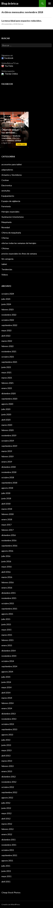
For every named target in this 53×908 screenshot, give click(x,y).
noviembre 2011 (8, 845)
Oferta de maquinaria (11, 232)
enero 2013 (6, 771)
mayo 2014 (6, 687)
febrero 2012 (7, 829)
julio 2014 (5, 677)
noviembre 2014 (8, 656)
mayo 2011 (6, 876)
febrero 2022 (7, 346)
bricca (21, 24)
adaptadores (7, 169)
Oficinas (5, 248)
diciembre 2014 (8, 650)
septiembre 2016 (9, 545)
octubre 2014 (7, 661)
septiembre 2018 (9, 482)
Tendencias (6, 269)
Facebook (8, 58)
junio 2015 (6, 624)
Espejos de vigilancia (10, 201)
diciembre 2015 (8, 593)
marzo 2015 (6, 635)
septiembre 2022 (9, 325)
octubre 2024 (7, 293)
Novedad (5, 227)
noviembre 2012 (8, 782)
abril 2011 (5, 881)
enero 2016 (6, 587)
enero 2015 (6, 645)
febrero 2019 (7, 456)
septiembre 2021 (9, 362)
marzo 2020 (6, 425)
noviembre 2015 (8, 598)
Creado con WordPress (10, 904)
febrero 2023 (7, 309)
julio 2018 (5, 493)
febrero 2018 (7, 514)
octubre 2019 (7, 440)
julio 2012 (5, 803)
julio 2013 (5, 740)
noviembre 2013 (8, 719)
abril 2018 (5, 503)
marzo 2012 (6, 824)
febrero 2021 (7, 383)
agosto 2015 (7, 614)
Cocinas (5, 180)
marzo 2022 (6, 341)
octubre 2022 (7, 320)
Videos (4, 274)
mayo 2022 (6, 330)
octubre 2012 (7, 787)
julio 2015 (5, 619)
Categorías (8, 156)
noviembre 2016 (8, 540)
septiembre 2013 (9, 729)
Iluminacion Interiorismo (12, 217)
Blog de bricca (9, 3)
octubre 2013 (7, 724)
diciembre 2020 (8, 393)
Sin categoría (7, 259)
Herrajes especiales (10, 211)
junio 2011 (6, 871)
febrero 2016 (7, 582)
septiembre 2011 (9, 855)
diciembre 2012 (8, 776)
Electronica (6, 185)
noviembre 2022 (8, 314)
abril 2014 (5, 692)
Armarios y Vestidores (11, 175)
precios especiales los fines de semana (19, 253)
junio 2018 (6, 498)
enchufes (5, 190)
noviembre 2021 (8, 351)
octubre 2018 (7, 477)
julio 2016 (5, 556)
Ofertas (5, 238)
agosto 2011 (7, 860)
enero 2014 (6, 708)
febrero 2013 (7, 766)
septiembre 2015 (9, 608)
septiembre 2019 (9, 446)
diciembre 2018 (8, 467)
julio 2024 (5, 299)
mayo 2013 (6, 750)
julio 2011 (5, 866)
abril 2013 (5, 755)
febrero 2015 (7, 640)
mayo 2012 (6, 813)
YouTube (9, 66)
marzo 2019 (6, 451)
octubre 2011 (7, 850)
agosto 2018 (7, 488)
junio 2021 (6, 367)
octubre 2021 (7, 356)
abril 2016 (5, 572)
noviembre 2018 (8, 472)
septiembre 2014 (9, 666)
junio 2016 (6, 561)
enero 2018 (6, 519)
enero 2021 (6, 388)
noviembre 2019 (8, 435)
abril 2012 (5, 818)
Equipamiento (7, 196)
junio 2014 (6, 682)
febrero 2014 (7, 703)
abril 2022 (5, 335)
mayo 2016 (6, 566)
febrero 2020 (7, 430)
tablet (4, 264)
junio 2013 (6, 745)
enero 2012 (6, 834)
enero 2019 (6, 461)
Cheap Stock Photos (10, 892)
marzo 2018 (6, 509)
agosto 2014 (7, 671)
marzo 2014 (6, 698)
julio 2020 (5, 409)
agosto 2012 (7, 797)
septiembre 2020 (9, 398)
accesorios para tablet (11, 164)
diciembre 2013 (8, 713)
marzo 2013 (6, 761)
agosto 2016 (7, 551)
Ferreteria (6, 206)
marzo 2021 (6, 377)
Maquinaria (6, 222)
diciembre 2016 (8, 535)
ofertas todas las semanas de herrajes (18, 243)
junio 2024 (6, 304)
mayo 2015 (6, 629)
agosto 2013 (7, 734)
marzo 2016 (6, 577)
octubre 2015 (7, 603)
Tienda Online (11, 73)
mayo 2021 (6, 372)
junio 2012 (6, 808)
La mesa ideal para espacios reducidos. (21, 20)
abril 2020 (5, 419)
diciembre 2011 (8, 839)
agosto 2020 (7, 404)
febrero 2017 (7, 530)
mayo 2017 (6, 524)
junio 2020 (6, 414)
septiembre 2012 (9, 792)
